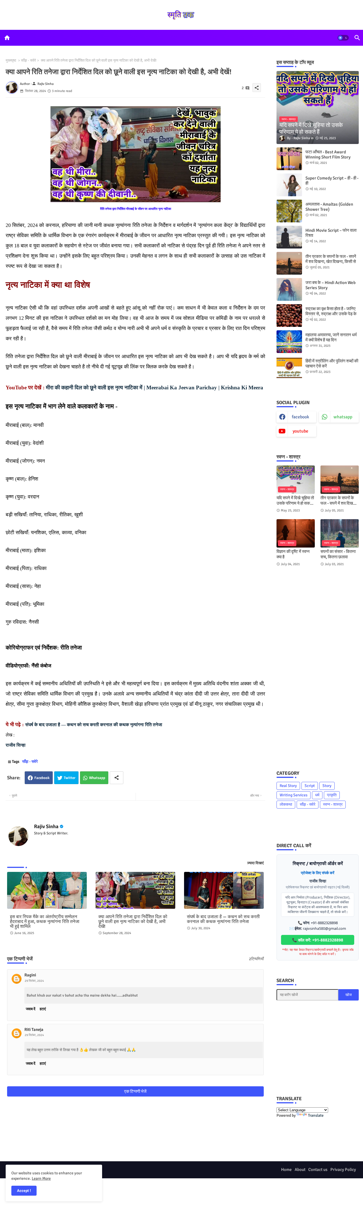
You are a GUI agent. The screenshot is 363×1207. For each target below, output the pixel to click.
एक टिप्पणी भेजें (135, 1091)
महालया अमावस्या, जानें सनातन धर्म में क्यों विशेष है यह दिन (331, 337)
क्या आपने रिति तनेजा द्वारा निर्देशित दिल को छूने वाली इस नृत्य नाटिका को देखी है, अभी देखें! (132, 921)
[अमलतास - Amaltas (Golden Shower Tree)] (289, 211)
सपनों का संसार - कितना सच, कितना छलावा (338, 554)
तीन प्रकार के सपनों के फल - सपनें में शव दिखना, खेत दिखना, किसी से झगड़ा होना (330, 261)
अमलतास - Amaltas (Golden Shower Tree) (329, 207)
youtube (300, 431)
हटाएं (43, 1009)
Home (286, 1169)
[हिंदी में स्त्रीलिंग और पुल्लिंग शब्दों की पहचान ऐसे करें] (289, 367)
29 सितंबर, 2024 (34, 981)
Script (310, 785)
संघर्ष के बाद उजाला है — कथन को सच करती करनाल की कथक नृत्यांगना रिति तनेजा (93, 724)
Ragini (30, 975)
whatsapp (343, 417)
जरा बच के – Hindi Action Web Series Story (330, 285)
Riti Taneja (33, 1029)
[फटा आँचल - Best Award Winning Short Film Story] (289, 158)
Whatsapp (97, 778)
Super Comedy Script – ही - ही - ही (331, 181)
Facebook (42, 778)
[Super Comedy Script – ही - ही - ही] (289, 185)
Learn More (41, 1178)
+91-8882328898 (324, 922)
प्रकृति (332, 795)
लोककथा (286, 804)
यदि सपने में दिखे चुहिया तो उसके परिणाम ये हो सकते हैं (295, 500)
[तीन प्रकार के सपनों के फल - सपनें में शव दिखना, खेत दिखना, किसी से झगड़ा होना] (289, 263)
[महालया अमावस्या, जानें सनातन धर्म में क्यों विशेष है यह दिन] (289, 341)
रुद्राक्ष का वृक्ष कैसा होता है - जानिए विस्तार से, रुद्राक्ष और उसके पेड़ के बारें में (330, 313)
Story (327, 785)
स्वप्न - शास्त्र (333, 804)
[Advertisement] (318, 668)
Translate (316, 1115)
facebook (300, 417)
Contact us (318, 1169)
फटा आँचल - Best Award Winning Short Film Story (328, 154)
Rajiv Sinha (46, 826)
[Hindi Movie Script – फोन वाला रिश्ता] (289, 237)
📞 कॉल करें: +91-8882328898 (317, 940)
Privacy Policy (343, 1169)
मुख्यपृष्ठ (11, 60)
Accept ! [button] (24, 1190)
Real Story (288, 785)
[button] (343, 38)
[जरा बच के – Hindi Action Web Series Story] (289, 289)
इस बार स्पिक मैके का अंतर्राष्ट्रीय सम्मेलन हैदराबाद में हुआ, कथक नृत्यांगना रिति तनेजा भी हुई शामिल (44, 921)
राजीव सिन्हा (16, 745)
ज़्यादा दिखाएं (255, 863)
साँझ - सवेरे (28, 60)
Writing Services (293, 795)
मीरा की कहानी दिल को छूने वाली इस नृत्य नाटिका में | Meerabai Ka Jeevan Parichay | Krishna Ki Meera (154, 387)
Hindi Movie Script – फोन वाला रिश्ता (330, 233)
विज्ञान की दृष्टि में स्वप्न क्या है (293, 554)
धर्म (317, 795)
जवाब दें (30, 1009)
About (300, 1169)
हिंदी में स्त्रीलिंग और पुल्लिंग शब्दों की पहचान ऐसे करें (331, 363)
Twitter (69, 778)
